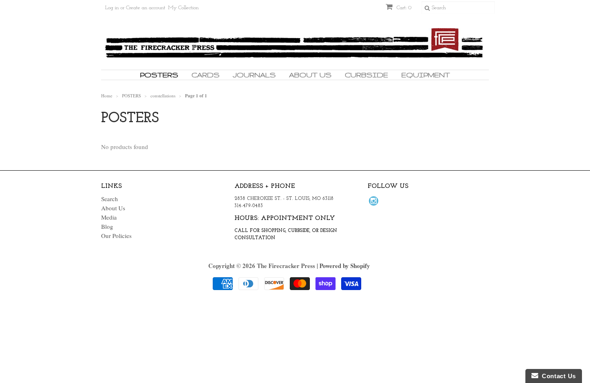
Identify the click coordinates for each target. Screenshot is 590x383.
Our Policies (116, 236)
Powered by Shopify (344, 265)
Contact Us (557, 376)
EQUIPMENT (425, 75)
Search (109, 199)
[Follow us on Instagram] (375, 203)
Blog (107, 226)
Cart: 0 (403, 8)
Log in (112, 8)
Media (109, 217)
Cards (205, 75)
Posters (159, 75)
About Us (310, 75)
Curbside (366, 75)
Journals (254, 75)
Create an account (145, 8)
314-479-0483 (248, 206)
